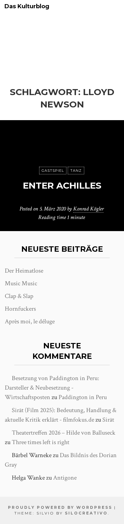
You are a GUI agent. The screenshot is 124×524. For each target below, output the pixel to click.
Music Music (21, 283)
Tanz (76, 170)
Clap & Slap (19, 296)
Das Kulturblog (26, 6)
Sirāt (108, 420)
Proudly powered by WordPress (60, 507)
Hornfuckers (20, 309)
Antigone (65, 478)
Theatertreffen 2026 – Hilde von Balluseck (63, 433)
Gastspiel (53, 170)
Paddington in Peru (83, 397)
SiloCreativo (86, 513)
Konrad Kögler (88, 208)
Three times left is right (40, 442)
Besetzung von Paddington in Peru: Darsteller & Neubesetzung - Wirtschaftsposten (52, 387)
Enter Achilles (62, 185)
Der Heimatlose (24, 271)
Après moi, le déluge (30, 321)
